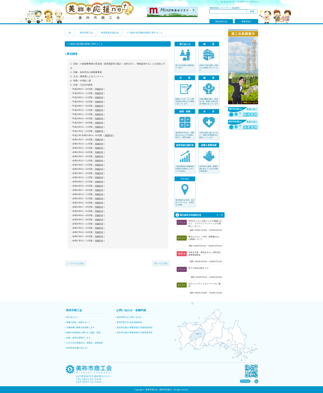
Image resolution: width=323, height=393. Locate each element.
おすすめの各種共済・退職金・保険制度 (84, 343)
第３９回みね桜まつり (198, 268)
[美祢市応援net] (100, 21)
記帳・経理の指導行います (78, 338)
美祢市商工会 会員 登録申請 (129, 322)
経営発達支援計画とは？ (77, 348)
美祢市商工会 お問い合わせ (129, 317)
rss (256, 381)
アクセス (245, 381)
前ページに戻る (161, 263)
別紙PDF (99, 89)
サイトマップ (229, 2)
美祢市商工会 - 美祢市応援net (159, 389)
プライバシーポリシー (249, 2)
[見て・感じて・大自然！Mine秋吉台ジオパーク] (172, 16)
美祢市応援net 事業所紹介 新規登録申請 (134, 327)
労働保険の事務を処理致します (80, 327)
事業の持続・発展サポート (78, 322)
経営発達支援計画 (110, 32)
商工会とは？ (72, 317)
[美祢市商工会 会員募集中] (243, 104)
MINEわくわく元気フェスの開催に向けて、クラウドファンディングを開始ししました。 (205, 223)
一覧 (221, 215)
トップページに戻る (75, 263)
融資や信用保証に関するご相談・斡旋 (83, 332)
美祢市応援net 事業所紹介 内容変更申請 (134, 332)
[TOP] (69, 32)
